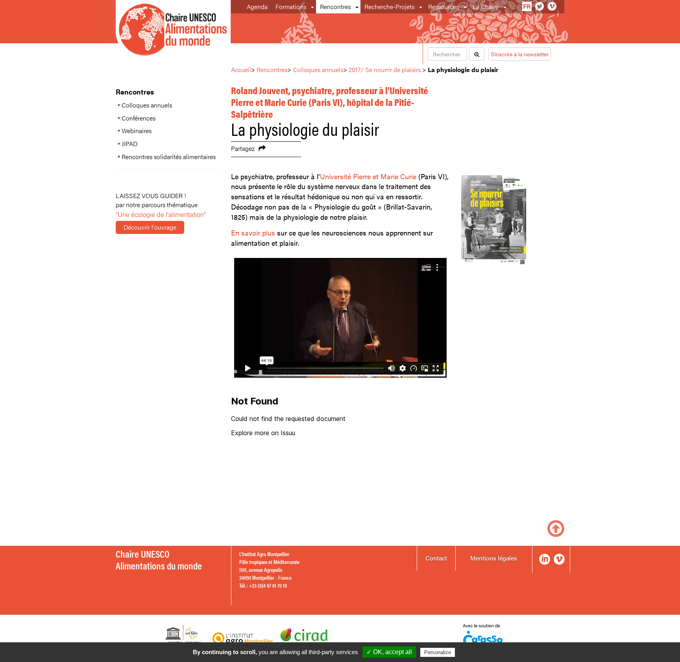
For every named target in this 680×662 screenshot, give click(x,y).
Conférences (138, 118)
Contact (436, 557)
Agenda (257, 6)
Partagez (243, 148)
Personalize (437, 652)
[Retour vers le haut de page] (555, 527)
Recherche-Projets (389, 6)
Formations (290, 6)
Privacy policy (476, 652)
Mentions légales (493, 557)
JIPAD (129, 143)
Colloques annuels (147, 105)
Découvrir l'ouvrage (150, 227)
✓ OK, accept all (389, 652)
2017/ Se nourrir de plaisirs (385, 69)
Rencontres (335, 6)
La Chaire (486, 6)
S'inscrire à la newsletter (520, 54)
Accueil (241, 69)
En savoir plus (253, 232)
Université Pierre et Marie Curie (368, 176)
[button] (313, 6)
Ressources (443, 6)
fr (527, 6)
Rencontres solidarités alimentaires (169, 156)
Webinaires (137, 130)
